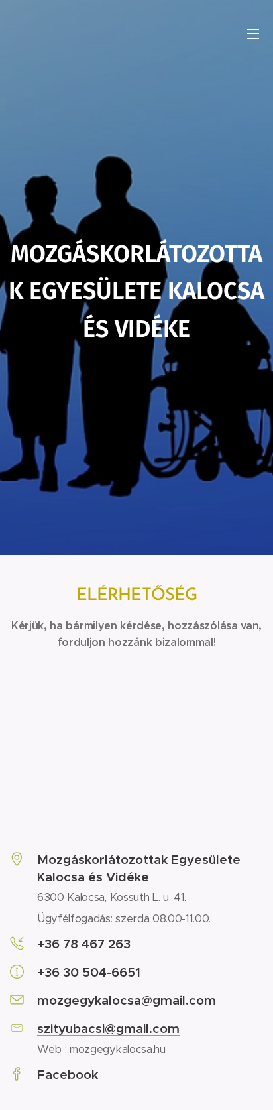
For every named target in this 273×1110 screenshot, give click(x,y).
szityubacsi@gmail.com (108, 1028)
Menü (253, 33)
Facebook (67, 1074)
